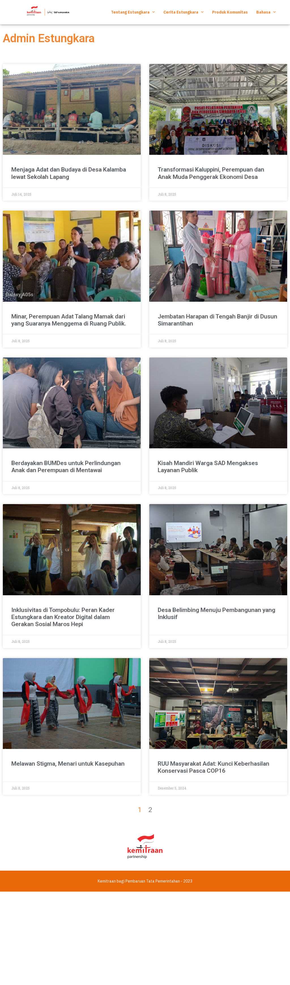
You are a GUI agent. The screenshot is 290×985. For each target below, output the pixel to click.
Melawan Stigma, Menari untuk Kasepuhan (68, 763)
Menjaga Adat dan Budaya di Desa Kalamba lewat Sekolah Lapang (68, 173)
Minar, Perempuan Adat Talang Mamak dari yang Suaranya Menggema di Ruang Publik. (68, 320)
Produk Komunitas (230, 12)
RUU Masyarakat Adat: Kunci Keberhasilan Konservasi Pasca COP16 (213, 767)
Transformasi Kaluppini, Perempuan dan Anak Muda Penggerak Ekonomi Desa (211, 173)
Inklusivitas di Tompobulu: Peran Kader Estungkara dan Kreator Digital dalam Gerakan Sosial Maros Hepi (63, 617)
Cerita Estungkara (180, 12)
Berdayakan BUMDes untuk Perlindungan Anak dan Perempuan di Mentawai (66, 467)
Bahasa (263, 12)
